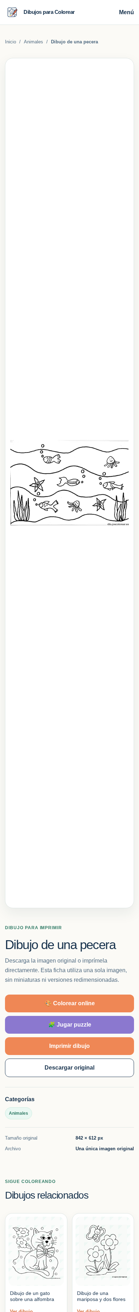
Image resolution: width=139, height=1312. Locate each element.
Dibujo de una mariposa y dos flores (101, 1296)
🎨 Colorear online (70, 1003)
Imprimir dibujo (69, 1046)
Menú (126, 12)
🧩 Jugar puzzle (69, 1025)
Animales (33, 41)
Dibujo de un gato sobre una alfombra (32, 1296)
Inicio (10, 41)
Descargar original (69, 1068)
